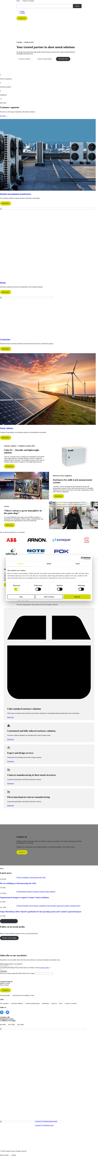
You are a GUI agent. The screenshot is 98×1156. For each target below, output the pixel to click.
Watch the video (63, 59)
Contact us (22, 18)
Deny (21, 597)
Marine (3, 283)
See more (3, 116)
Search (77, 6)
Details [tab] (49, 563)
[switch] (38, 589)
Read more (5, 203)
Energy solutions (6, 428)
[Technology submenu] (70, 27)
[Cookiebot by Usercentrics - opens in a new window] (82, 558)
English (22, 13)
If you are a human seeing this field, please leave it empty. (17, 973)
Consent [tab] (20, 563)
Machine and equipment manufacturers (15, 194)
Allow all (77, 597)
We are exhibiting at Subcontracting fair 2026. (18, 883)
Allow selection (49, 597)
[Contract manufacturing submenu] (59, 27)
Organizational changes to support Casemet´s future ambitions (24, 897)
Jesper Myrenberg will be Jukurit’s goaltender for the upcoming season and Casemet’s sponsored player (40, 912)
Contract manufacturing (44, 59)
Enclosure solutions (24, 59)
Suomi (22, 11)
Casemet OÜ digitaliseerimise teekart (46, 1121)
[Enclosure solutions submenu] (41, 27)
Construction (5, 339)
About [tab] (78, 563)
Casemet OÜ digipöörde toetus (44, 1125)
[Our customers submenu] (26, 27)
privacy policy (44, 967)
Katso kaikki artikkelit (9, 921)
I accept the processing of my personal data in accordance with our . (25, 967)
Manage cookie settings (9, 938)
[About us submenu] (79, 27)
